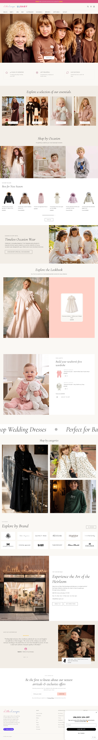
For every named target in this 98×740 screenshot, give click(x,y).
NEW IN (5, 12)
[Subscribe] (61, 693)
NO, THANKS (81, 733)
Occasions (38, 715)
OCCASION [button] (39, 12)
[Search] (88, 6)
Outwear (38, 729)
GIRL (17, 12)
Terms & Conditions (62, 727)
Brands (38, 727)
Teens (37, 724)
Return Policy (61, 724)
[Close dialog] (96, 712)
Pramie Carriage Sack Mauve (40, 206)
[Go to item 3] (27, 657)
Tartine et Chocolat (68, 369)
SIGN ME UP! (81, 729)
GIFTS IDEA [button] (56, 12)
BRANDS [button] (47, 12)
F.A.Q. (59, 717)
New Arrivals (39, 713)
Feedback (60, 720)
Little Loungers (9, 736)
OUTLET (65, 12)
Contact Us (60, 715)
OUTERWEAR (29, 12)
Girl (37, 720)
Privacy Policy (50, 698)
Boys (37, 722)
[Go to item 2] (25, 657)
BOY (22, 12)
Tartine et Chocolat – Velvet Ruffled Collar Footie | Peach (77, 371)
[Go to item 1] (27, 308)
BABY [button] (11, 12)
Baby (37, 717)
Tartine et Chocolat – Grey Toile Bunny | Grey (74, 384)
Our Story (60, 713)
